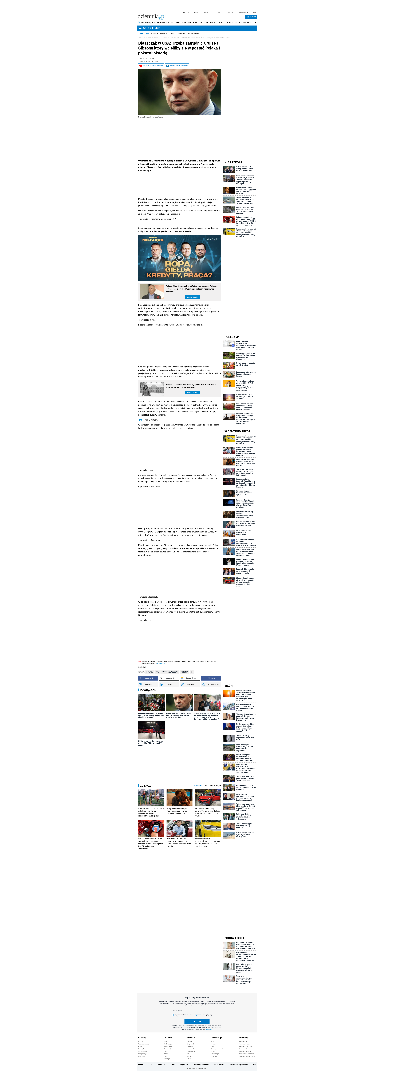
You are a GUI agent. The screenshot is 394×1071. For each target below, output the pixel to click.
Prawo (213, 1041)
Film (188, 1054)
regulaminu (198, 1015)
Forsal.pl (141, 1049)
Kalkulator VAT (244, 1049)
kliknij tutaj (209, 1029)
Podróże (166, 1056)
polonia (184, 672)
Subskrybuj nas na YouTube (153, 65)
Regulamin (184, 1065)
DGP (218, 12)
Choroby (214, 1051)
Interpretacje (142, 1054)
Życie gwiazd (191, 1051)
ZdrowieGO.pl (229, 12)
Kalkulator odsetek (245, 1051)
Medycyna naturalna (217, 1049)
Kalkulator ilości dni (245, 1044)
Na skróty (142, 1038)
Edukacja (190, 1046)
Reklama (161, 1065)
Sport (166, 1051)
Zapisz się (197, 1021)
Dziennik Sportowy (193, 34)
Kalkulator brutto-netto (246, 1054)
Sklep (254, 12)
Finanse (213, 1044)
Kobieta (189, 1041)
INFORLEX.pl (208, 12)
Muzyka (189, 1056)
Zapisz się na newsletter (179, 65)
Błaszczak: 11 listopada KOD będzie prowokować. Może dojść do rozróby (178, 715)
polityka (165, 38)
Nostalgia (154, 34)
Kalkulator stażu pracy (246, 1046)
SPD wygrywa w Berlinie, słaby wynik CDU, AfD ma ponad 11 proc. (151, 743)
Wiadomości (144, 28)
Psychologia (215, 1054)
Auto (165, 1041)
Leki (212, 1046)
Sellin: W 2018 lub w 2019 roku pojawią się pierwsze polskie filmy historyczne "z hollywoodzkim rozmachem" (207, 716)
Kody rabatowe (191, 1044)
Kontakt (141, 1065)
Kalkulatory (243, 1038)
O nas (151, 1065)
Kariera (172, 1065)
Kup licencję (161, 663)
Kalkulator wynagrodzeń (247, 1056)
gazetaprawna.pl (243, 12)
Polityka (156, 28)
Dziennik (140, 38)
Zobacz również (192, 297)
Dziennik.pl (168, 1038)
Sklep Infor (141, 1056)
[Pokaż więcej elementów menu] (255, 23)
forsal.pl (196, 12)
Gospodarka (168, 1046)
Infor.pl (140, 1041)
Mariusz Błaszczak (169, 672)
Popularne (198, 785)
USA (157, 672)
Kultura (189, 1059)
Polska (149, 672)
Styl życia (214, 1056)
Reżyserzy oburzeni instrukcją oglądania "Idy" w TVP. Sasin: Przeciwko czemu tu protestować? (191, 385)
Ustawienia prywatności (239, 1065)
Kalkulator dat (243, 1041)
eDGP (140, 1046)
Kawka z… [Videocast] (177, 34)
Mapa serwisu (219, 1065)
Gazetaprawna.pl (143, 1044)
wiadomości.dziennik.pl (153, 38)
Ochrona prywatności (201, 1065)
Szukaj (253, 17)
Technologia (168, 1044)
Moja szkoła (191, 1049)
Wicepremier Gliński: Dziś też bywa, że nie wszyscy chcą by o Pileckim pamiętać (151, 715)
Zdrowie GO (163, 34)
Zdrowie (166, 1054)
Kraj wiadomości (213, 785)
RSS (254, 1065)
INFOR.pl (186, 12)
